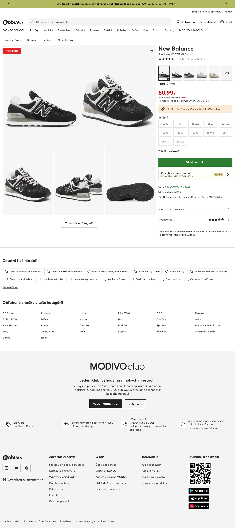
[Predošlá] (9, 4)
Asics (198, 319)
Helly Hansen (10, 325)
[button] (41, 96)
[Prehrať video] (117, 96)
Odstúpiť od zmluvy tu (71, 470)
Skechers (162, 331)
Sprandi (161, 325)
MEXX (44, 319)
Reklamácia (70, 489)
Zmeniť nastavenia (48, 521)
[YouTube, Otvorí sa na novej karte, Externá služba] (16, 468)
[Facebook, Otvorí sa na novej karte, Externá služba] (27, 468)
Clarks (6, 337)
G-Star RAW (10, 319)
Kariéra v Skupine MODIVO (118, 476)
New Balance (176, 48)
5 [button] (182, 59)
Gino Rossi (86, 325)
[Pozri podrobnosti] (228, 209)
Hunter (84, 319)
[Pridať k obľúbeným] (152, 51)
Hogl (44, 337)
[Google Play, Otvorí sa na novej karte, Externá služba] (198, 491)
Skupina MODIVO (118, 470)
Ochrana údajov (106, 521)
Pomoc (228, 11)
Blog (196, 12)
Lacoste (45, 313)
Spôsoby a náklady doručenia (71, 464)
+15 (227, 73)
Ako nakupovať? (164, 464)
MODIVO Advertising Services (118, 483)
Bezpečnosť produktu (164, 483)
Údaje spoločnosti (118, 464)
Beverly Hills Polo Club (208, 325)
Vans (82, 331)
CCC (159, 313)
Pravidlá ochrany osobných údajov (77, 521)
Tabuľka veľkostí (164, 470)
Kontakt (67, 495)
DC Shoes (8, 313)
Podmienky (30, 521)
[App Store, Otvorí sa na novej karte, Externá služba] (198, 498)
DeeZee (161, 319)
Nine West (124, 313)
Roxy (5, 331)
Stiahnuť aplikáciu (212, 12)
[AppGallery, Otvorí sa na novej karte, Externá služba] (198, 506)
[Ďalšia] (226, 4)
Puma (44, 325)
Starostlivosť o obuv (164, 476)
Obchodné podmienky (118, 489)
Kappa (122, 331)
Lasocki (84, 313)
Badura (122, 325)
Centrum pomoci (71, 501)
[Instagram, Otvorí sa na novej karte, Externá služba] (6, 468)
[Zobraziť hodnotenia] (228, 219)
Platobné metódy (71, 483)
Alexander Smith (205, 331)
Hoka (121, 319)
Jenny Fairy (47, 331)
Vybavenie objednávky (71, 476)
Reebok (199, 313)
